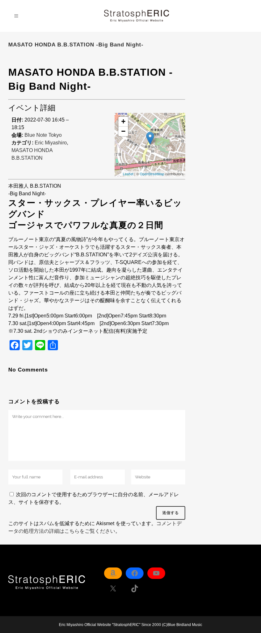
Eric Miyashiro (51, 142)
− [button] (123, 131)
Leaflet (128, 173)
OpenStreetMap (152, 173)
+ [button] (123, 121)
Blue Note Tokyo (43, 135)
